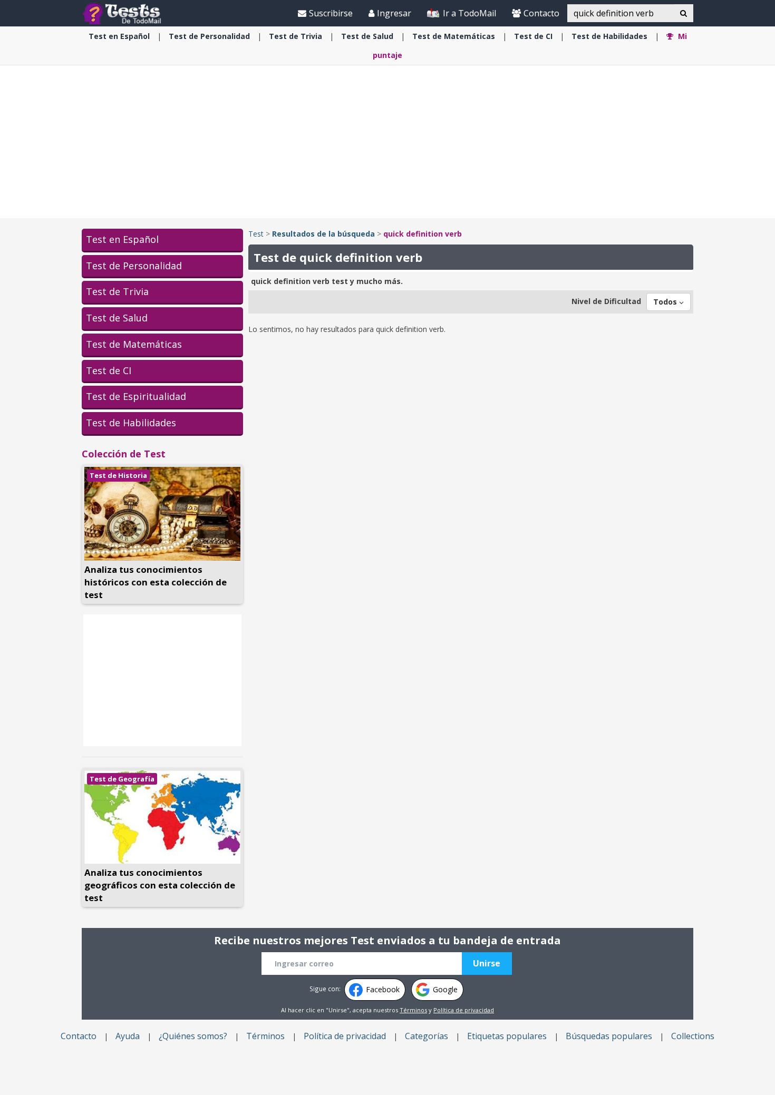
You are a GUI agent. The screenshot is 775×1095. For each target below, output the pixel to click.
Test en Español (122, 239)
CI (533, 36)
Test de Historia (118, 475)
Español (119, 36)
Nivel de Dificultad (606, 301)
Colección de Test (124, 453)
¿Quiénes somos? (193, 1036)
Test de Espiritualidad (136, 396)
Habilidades (609, 36)
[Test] (124, 13)
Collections (692, 1036)
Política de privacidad (463, 1010)
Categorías (426, 1036)
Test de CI (108, 370)
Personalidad (209, 36)
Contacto (541, 13)
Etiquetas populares (507, 1036)
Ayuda (127, 1036)
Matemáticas (453, 36)
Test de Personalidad (134, 265)
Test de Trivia (117, 291)
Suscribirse (331, 13)
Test (256, 234)
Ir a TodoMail (468, 13)
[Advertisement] (387, 142)
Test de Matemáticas (134, 344)
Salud (367, 36)
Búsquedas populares (609, 1036)
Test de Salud (117, 317)
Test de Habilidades (131, 422)
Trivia (295, 36)
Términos (413, 1010)
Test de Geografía (122, 779)
